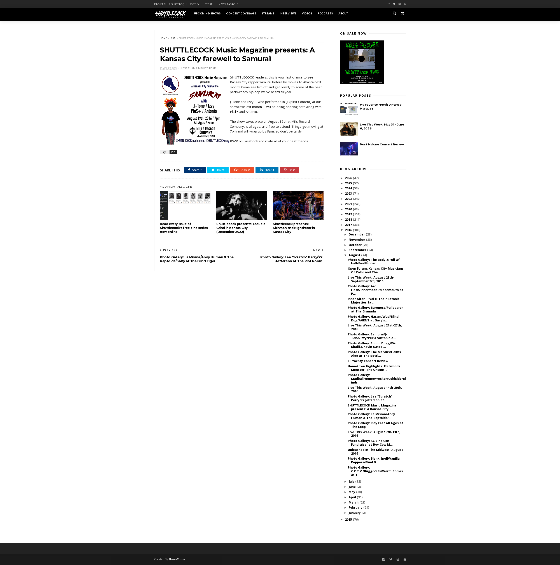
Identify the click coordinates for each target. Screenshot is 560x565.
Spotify (194, 4)
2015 (349, 519)
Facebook (250, 141)
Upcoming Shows (207, 13)
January (355, 513)
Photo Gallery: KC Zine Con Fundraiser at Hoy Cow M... (370, 442)
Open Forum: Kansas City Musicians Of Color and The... (376, 270)
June (353, 487)
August (355, 255)
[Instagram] (400, 4)
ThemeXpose (177, 559)
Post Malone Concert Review (382, 144)
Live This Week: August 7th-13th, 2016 (374, 434)
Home (163, 38)
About (343, 13)
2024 (349, 188)
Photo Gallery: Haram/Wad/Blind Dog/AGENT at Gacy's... (373, 318)
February (356, 507)
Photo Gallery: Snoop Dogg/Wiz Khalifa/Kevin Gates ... (372, 345)
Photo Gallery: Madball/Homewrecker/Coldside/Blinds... (377, 378)
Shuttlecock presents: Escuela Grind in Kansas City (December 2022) (240, 228)
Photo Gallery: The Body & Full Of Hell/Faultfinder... (374, 261)
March (354, 502)
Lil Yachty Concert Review (368, 361)
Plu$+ (234, 111)
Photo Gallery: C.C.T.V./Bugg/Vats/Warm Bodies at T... (375, 471)
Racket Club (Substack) (169, 4)
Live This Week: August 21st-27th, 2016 (375, 327)
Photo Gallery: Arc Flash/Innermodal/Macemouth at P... (375, 290)
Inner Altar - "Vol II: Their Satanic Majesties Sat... (373, 301)
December (357, 234)
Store (208, 4)
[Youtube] (405, 4)
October (355, 245)
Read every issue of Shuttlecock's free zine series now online (184, 228)
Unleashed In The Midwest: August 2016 (375, 451)
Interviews (288, 13)
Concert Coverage (241, 13)
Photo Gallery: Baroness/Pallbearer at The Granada (375, 309)
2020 (349, 209)
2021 (349, 204)
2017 (349, 225)
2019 (349, 214)
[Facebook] (389, 4)
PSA (173, 38)
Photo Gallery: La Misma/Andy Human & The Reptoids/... (371, 416)
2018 (349, 219)
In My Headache (228, 4)
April (353, 497)
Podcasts (325, 13)
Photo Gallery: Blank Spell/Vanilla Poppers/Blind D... (374, 460)
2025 (349, 183)
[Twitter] (394, 4)
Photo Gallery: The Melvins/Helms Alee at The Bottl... (374, 354)
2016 (349, 230)
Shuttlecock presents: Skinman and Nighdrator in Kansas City (294, 228)
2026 (349, 178)
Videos (307, 13)
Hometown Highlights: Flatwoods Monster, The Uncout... (374, 368)
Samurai (265, 82)
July (352, 481)
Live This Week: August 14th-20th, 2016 (375, 389)
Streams (267, 13)
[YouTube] (405, 559)
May (352, 492)
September (358, 250)
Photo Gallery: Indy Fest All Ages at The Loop (375, 425)
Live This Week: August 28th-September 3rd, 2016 (371, 279)
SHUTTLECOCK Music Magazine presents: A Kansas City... (372, 407)
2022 (349, 199)
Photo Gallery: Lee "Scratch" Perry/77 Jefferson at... (370, 398)
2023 (349, 193)
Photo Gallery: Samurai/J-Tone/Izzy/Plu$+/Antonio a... (372, 336)
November (357, 239)
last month (254, 107)
